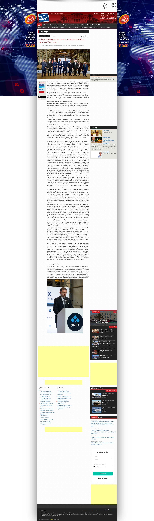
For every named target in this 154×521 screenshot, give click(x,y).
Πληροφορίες (68, 27)
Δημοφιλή (100, 417)
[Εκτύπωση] (81, 36)
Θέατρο (39, 27)
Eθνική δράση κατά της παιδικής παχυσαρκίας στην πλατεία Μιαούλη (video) (103, 345)
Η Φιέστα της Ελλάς (104, 357)
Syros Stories (96, 27)
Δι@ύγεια (102, 27)
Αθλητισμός (102, 355)
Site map (85, 509)
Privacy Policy (112, 509)
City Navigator (64, 25)
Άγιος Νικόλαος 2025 (104, 338)
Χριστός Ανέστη (103, 352)
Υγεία (100, 341)
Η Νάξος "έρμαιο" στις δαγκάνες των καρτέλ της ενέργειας (63, 392)
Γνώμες (95, 128)
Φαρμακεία (62, 27)
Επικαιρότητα (54, 25)
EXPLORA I (105, 402)
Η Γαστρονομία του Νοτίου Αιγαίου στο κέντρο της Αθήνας (45, 399)
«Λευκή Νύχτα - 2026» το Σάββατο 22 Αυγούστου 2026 (46, 405)
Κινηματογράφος (45, 27)
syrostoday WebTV (96, 311)
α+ (87, 36)
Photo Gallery (90, 25)
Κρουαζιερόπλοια (84, 27)
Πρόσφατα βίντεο (113, 327)
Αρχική (39, 25)
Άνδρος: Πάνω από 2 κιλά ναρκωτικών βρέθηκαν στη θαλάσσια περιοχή (64, 398)
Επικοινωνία (96, 13)
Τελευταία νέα (94, 417)
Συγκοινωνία (75, 27)
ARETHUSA (105, 395)
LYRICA (104, 410)
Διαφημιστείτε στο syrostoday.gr (108, 13)
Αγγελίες (90, 27)
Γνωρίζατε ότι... (96, 75)
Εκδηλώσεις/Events (54, 27)
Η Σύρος (45, 25)
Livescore (108, 27)
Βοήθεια (94, 509)
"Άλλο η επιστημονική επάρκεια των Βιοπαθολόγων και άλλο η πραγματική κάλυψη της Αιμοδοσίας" (64, 405)
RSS (106, 509)
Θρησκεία (101, 329)
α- (84, 36)
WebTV (98, 25)
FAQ (90, 509)
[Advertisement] (63, 361)
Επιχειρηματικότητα (44, 36)
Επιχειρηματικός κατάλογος (77, 25)
